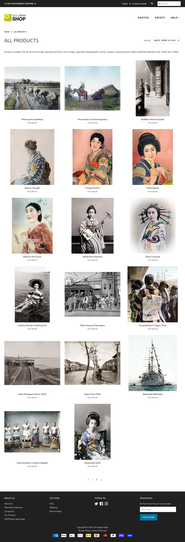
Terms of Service (99, 530)
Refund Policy (56, 511)
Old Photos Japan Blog (14, 518)
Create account (139, 3)
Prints (160, 17)
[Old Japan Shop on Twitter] (96, 504)
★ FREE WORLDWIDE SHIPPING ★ (20, 3)
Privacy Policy (84, 530)
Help (175, 17)
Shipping (53, 507)
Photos (143, 17)
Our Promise (9, 514)
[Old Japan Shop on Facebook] (101, 504)
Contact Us (9, 511)
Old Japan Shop (101, 527)
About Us (8, 503)
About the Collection (13, 507)
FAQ (51, 503)
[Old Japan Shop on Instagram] (106, 504)
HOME (7, 32)
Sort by (147, 40)
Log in (125, 3)
